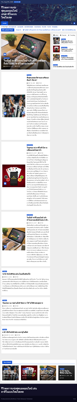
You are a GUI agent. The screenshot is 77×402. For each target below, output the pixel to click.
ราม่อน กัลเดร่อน (37, 26)
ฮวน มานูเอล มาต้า (12, 26)
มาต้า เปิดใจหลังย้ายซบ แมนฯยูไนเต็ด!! (15, 332)
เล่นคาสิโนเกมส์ (64, 47)
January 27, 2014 (9, 335)
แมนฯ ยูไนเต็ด (20, 26)
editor (18, 66)
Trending (72, 35)
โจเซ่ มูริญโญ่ (54, 26)
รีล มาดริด (44, 26)
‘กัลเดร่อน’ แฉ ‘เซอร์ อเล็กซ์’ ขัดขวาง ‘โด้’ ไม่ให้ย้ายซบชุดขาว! (22, 303)
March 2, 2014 (8, 306)
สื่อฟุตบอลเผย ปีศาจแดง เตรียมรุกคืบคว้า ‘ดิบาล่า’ (67, 41)
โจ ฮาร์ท (49, 26)
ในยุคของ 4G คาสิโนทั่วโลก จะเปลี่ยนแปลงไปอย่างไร (67, 51)
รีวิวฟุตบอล (6, 61)
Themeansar (29, 398)
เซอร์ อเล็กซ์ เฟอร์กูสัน (29, 26)
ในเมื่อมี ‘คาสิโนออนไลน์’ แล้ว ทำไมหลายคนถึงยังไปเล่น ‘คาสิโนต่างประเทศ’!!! (67, 59)
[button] (71, 23)
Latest (56, 35)
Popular (63, 35)
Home (4, 23)
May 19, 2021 (31, 83)
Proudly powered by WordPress (8, 398)
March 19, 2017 (32, 153)
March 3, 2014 (9, 66)
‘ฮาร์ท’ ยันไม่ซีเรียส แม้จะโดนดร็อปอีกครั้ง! (24, 63)
